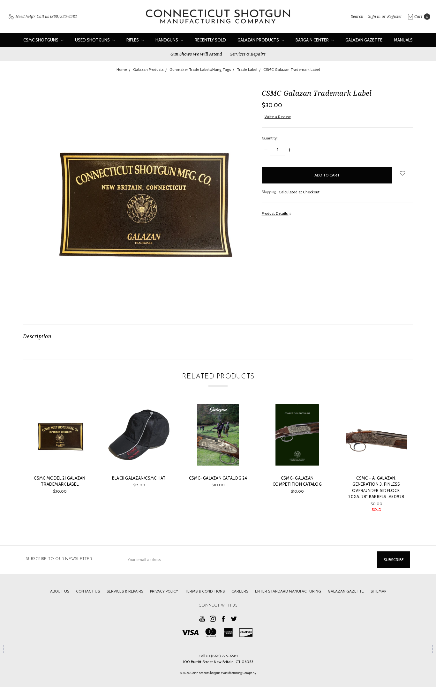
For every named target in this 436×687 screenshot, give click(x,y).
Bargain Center (313, 39)
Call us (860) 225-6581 (218, 655)
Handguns (167, 39)
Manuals (403, 39)
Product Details (275, 213)
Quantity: (270, 138)
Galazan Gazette (363, 39)
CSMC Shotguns (41, 39)
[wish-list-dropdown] (402, 173)
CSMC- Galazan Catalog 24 (218, 478)
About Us (59, 591)
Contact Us (88, 591)
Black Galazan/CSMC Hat (139, 478)
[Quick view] (81, 413)
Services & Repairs (248, 54)
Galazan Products (258, 39)
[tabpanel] (59, 461)
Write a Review (278, 116)
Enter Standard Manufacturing (288, 591)
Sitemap (378, 591)
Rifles (133, 39)
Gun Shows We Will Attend (196, 54)
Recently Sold (210, 39)
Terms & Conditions (205, 591)
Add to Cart (59, 460)
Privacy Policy (164, 591)
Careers (239, 591)
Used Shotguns (93, 39)
